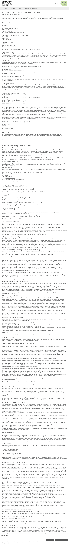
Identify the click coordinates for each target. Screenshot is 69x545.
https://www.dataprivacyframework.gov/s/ (37, 313)
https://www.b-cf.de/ (10, 521)
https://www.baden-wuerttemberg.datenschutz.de (13, 179)
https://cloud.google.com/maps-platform (33, 493)
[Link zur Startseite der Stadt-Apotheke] (7, 3)
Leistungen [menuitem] (12, 8)
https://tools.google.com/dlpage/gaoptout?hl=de (51, 494)
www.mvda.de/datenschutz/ (33, 506)
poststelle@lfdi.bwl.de (10, 178)
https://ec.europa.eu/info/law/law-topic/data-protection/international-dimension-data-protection (23, 307)
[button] (60, 3)
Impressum (11, 543)
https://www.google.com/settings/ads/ (27, 496)
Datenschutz (8, 543)
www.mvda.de (13, 506)
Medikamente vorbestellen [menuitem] (31, 8)
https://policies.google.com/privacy (10, 494)
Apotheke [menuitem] (5, 8)
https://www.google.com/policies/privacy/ (11, 498)
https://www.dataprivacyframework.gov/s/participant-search (15, 314)
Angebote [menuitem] (20, 8)
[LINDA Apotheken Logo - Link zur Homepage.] (64, 3)
